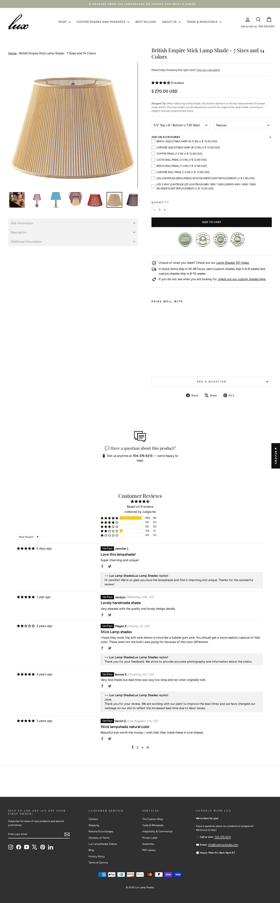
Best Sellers (145, 21)
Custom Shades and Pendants (101, 21)
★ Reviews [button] (275, 455)
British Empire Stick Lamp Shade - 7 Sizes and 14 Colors (57, 53)
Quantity (160, 202)
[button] (73, 223)
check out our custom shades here (241, 279)
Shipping (94, 825)
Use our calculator (208, 70)
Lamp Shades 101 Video (232, 263)
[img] (26, 548)
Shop (62, 21)
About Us (170, 21)
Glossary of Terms (99, 837)
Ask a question (212, 381)
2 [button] (137, 747)
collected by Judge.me (140, 512)
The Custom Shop (152, 819)
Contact (93, 819)
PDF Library (149, 850)
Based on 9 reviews (140, 506)
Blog (91, 850)
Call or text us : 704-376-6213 (257, 26)
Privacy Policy (97, 856)
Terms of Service (98, 862)
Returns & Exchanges (101, 831)
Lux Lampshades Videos (103, 843)
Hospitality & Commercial (157, 831)
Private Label (149, 837)
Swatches (148, 843)
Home (12, 53)
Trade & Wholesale (203, 21)
